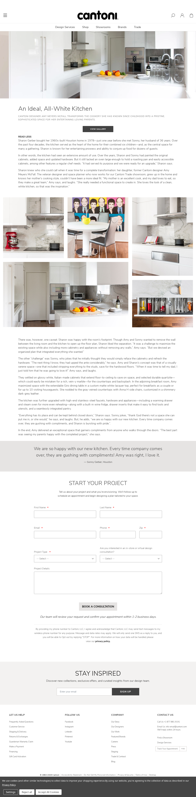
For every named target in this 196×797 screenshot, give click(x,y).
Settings (10, 792)
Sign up (125, 691)
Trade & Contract (118, 756)
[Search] (173, 16)
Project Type (42, 552)
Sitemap (152, 775)
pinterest (69, 736)
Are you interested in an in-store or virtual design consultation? (126, 550)
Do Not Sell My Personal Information (100, 775)
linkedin (68, 731)
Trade (137, 27)
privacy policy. (102, 641)
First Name (40, 507)
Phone (103, 528)
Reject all (27, 792)
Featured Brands (118, 736)
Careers (114, 741)
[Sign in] (182, 16)
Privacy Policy (8, 784)
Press (113, 746)
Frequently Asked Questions (21, 721)
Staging (114, 751)
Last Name (105, 507)
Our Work (115, 731)
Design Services (164, 742)
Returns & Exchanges (18, 736)
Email (37, 528)
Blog (113, 761)
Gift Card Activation (17, 756)
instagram (69, 726)
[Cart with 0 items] (191, 16)
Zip (141, 528)
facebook (69, 721)
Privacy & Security (125, 775)
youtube (68, 741)
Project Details (42, 568)
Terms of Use (141, 775)
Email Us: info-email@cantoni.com (172, 726)
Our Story (115, 721)
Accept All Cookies (48, 792)
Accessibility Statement (71, 775)
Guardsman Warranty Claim (21, 741)
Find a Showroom (164, 737)
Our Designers (117, 726)
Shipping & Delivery (17, 731)
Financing (13, 751)
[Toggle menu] (5, 15)
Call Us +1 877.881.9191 (168, 721)
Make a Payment (16, 746)
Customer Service (16, 726)
